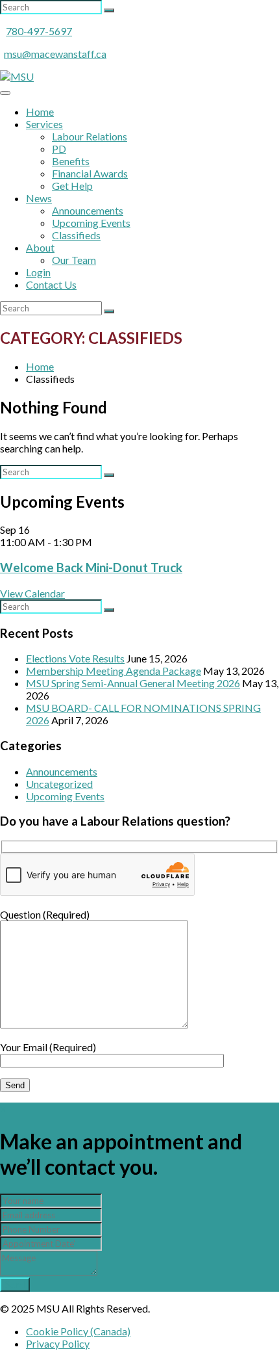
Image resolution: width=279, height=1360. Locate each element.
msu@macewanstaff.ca (55, 53)
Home (40, 111)
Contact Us (51, 284)
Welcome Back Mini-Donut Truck (91, 567)
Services (44, 124)
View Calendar (32, 593)
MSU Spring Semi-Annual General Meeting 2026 (133, 683)
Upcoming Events (91, 222)
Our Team (74, 260)
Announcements (87, 210)
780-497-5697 (39, 31)
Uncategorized (59, 784)
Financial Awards (90, 173)
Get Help (72, 185)
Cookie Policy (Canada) (78, 1331)
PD (59, 148)
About (40, 247)
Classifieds (76, 235)
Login (38, 272)
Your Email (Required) (48, 1047)
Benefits (71, 161)
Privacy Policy (58, 1343)
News (39, 198)
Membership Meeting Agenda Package (113, 670)
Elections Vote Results (75, 658)
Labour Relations (89, 136)
